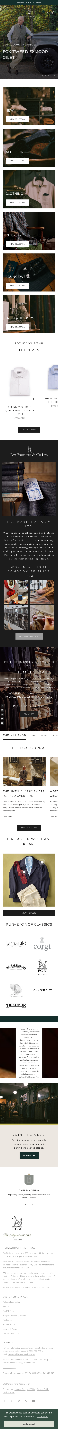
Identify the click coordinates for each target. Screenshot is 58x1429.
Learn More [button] (42, 1416)
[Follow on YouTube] (33, 1401)
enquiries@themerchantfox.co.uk (21, 1354)
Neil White (31, 1389)
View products (29, 913)
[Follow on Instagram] (18, 1401)
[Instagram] (2, 710)
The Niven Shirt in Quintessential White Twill (19, 410)
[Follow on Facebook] (4, 1401)
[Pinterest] (2, 714)
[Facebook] (2, 706)
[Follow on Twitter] (11, 1401)
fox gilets (11, 66)
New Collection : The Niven (29, 2)
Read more (7, 816)
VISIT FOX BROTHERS (29, 636)
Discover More (29, 430)
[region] (29, 42)
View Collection (17, 119)
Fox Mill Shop (8, 1311)
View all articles (29, 827)
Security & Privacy (10, 1329)
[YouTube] (2, 723)
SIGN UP (27, 1155)
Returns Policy (9, 1324)
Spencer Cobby (43, 1389)
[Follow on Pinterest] (26, 1401)
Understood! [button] (29, 1424)
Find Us (6, 1306)
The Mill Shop (14, 735)
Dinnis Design (24, 1384)
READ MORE (29, 714)
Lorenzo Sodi (19, 1389)
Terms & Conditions (11, 1333)
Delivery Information (11, 1302)
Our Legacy (7, 1320)
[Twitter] (2, 718)
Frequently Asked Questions (14, 1315)
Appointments (40, 735)
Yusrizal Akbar (8, 1392)
